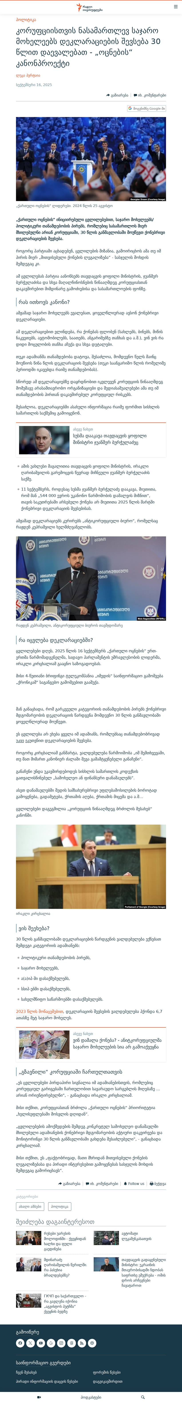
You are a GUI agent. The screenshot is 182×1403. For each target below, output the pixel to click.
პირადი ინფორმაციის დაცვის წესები (47, 1381)
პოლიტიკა (26, 19)
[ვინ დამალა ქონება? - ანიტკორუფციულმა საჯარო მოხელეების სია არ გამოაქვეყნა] (44, 1045)
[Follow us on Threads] (71, 1343)
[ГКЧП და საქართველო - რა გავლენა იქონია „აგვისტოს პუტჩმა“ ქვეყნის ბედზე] (28, 1301)
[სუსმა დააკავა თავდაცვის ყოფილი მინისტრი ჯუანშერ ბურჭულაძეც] (44, 440)
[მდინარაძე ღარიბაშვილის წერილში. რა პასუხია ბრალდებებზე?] (28, 1264)
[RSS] (82, 1343)
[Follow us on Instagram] (61, 1343)
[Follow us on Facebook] (20, 1343)
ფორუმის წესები (107, 1372)
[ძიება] (143, 1397)
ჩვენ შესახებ (26, 1372)
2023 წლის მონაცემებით (39, 1011)
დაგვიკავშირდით (108, 1381)
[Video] (39, 1397)
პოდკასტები (91, 1397)
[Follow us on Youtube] (41, 1343)
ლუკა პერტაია (28, 75)
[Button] (117, 95)
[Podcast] (92, 1343)
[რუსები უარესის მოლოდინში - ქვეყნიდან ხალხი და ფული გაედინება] (28, 1238)
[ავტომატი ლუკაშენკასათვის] (106, 1238)
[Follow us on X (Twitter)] (30, 1343)
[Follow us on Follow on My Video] (51, 1343)
